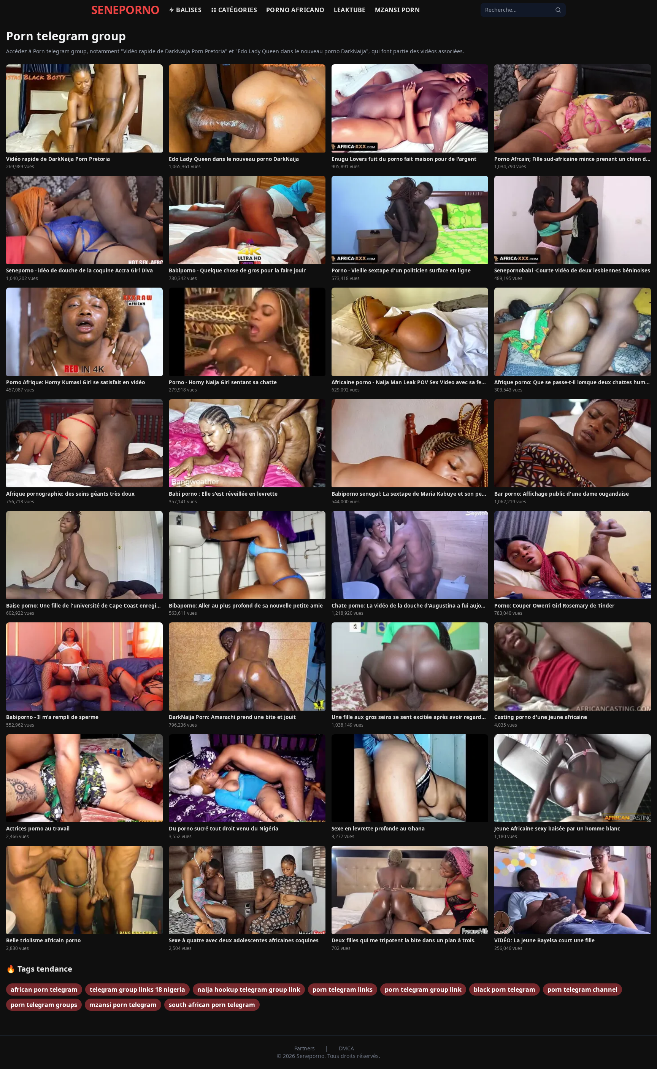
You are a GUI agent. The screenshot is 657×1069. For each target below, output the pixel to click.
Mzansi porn (397, 10)
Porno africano (295, 10)
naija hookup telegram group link (248, 989)
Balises (189, 10)
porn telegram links (343, 989)
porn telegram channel (582, 989)
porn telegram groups (44, 1005)
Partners (305, 1048)
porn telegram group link (423, 989)
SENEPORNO (125, 10)
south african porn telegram (212, 1005)
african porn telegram (44, 989)
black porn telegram (504, 989)
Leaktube (350, 10)
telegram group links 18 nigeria (137, 989)
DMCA (346, 1048)
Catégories (237, 10)
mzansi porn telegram (123, 1005)
